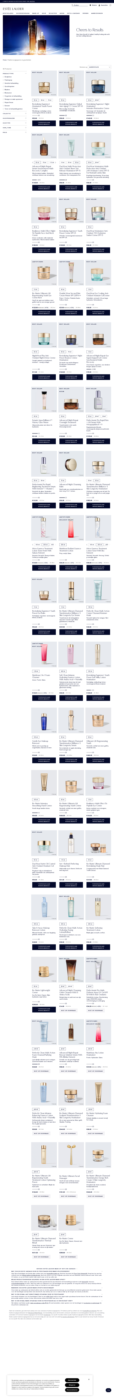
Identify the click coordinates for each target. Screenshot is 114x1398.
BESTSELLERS (8, 13)
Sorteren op (83, 67)
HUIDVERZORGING (23, 13)
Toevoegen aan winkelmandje (44, 123)
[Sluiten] (89, 1379)
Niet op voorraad (68, 1010)
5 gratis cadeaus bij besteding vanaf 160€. (19, 1)
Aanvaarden (72, 1380)
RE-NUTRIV (53, 13)
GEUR (44, 13)
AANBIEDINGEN (97, 13)
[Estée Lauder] (13, 8)
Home (5, 60)
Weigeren (72, 1385)
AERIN (62, 13)
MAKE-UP (35, 13)
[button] (108, 1390)
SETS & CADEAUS (73, 13)
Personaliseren (72, 1390)
